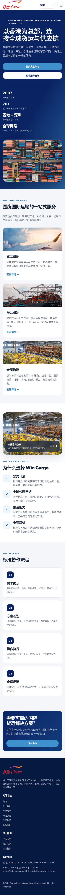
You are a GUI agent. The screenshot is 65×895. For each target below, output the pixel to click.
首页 (5, 801)
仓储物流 (7, 820)
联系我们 (7, 825)
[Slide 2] (53, 446)
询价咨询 (32, 743)
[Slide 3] (56, 446)
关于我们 (7, 806)
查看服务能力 (32, 75)
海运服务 (7, 815)
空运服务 (7, 810)
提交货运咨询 (32, 66)
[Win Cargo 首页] (12, 5)
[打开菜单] (60, 5)
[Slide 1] (51, 446)
